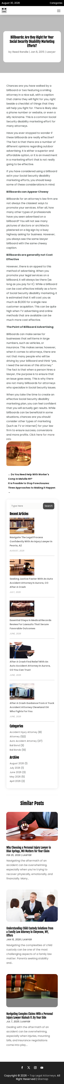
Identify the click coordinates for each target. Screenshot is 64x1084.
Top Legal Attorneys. (43, 1075)
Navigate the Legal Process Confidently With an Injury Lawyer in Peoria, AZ (31, 541)
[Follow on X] (28, 1067)
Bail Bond (15, 745)
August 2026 (17, 763)
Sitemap (42, 1079)
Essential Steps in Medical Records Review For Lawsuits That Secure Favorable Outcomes (30, 624)
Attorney (15, 736)
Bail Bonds (15, 749)
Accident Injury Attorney (23, 732)
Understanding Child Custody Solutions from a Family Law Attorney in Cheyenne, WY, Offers (29, 932)
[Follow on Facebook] (22, 1067)
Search (49, 506)
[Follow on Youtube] (41, 1067)
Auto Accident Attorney (23, 741)
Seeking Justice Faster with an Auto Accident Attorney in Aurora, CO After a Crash (31, 583)
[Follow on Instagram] (35, 1067)
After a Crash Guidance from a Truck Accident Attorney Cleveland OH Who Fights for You (32, 707)
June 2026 (15, 772)
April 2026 (15, 781)
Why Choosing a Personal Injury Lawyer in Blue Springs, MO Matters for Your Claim (28, 849)
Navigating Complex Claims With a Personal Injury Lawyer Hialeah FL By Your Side (29, 1015)
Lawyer (51, 52)
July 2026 (15, 767)
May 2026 (15, 776)
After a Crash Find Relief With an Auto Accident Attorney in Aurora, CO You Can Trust (30, 666)
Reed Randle (20, 52)
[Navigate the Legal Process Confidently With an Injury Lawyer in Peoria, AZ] (22, 526)
